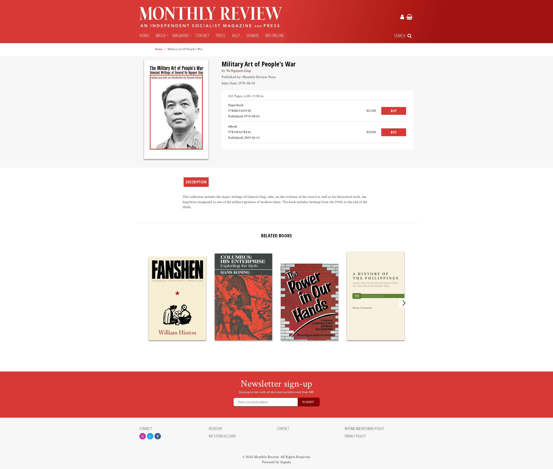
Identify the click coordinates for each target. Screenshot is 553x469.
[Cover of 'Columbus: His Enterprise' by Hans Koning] (243, 296)
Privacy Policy (355, 436)
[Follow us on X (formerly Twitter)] (150, 436)
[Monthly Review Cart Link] (409, 17)
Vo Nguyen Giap (238, 70)
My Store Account (222, 436)
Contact (202, 35)
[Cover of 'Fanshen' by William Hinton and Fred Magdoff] (177, 298)
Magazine (180, 35)
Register (215, 428)
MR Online (274, 35)
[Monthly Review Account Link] (402, 17)
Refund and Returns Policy (364, 428)
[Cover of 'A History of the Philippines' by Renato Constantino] (375, 296)
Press (221, 35)
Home (144, 35)
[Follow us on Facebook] (157, 436)
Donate (252, 35)
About (161, 35)
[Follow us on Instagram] (142, 436)
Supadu (285, 462)
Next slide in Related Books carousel (404, 303)
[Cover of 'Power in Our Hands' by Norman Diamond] (309, 302)
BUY (394, 111)
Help (236, 35)
